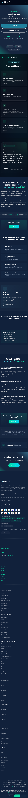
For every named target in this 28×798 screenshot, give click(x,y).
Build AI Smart (4, 700)
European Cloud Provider (6, 544)
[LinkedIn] (2, 504)
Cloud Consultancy (5, 608)
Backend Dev (3, 733)
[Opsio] (6, 2)
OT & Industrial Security (6, 646)
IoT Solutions (3, 695)
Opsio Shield (3, 673)
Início (2, 57)
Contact (2, 770)
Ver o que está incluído (14, 30)
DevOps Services (4, 627)
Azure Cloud (3, 709)
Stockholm (3, 564)
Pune (2, 580)
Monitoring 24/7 (4, 603)
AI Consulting (3, 682)
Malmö (2, 568)
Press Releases (4, 757)
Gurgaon (3, 578)
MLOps (2, 685)
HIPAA (2, 668)
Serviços (7, 57)
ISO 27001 (3, 671)
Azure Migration (4, 622)
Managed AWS (4, 593)
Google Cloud (3, 712)
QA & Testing (3, 741)
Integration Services (5, 738)
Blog (2, 752)
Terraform (3, 719)
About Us (3, 750)
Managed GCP (4, 598)
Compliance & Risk (5, 658)
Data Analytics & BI (5, 743)
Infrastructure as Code (5, 637)
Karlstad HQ (3, 552)
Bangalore (3, 574)
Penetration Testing (5, 653)
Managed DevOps (4, 629)
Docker (2, 716)
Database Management (6, 736)
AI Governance (4, 692)
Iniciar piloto (8, 304)
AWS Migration (4, 619)
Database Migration (5, 624)
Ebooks (2, 765)
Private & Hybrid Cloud (5, 600)
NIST (2, 666)
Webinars (3, 762)
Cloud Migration (4, 617)
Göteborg (3, 566)
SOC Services (4, 648)
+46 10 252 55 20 (4, 495)
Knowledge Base (4, 760)
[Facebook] (5, 504)
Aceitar (17, 795)
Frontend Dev (4, 731)
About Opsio (21, 434)
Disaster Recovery (4, 610)
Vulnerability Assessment (6, 656)
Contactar (5, 532)
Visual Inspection (4, 687)
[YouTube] (9, 504)
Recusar (11, 795)
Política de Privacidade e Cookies (10, 792)
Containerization (4, 634)
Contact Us (14, 25)
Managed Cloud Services (6, 590)
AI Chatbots (3, 690)
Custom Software (4, 728)
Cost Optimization (4, 605)
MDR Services (4, 651)
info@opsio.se (12, 495)
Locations (3, 767)
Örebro (2, 570)
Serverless (3, 722)
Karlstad (2, 562)
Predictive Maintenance (6, 697)
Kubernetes (3, 714)
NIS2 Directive (4, 663)
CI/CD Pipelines (4, 632)
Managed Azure (4, 595)
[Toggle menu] (25, 2)
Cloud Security (4, 643)
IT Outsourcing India (5, 548)
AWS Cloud (3, 707)
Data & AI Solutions (5, 680)
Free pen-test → (11, 555)
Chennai (2, 576)
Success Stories (4, 755)
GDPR (2, 661)
